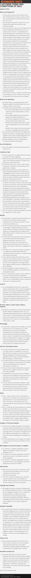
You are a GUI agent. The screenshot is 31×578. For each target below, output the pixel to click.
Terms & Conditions (5, 576)
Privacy (11, 576)
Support (18, 576)
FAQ (15, 576)
